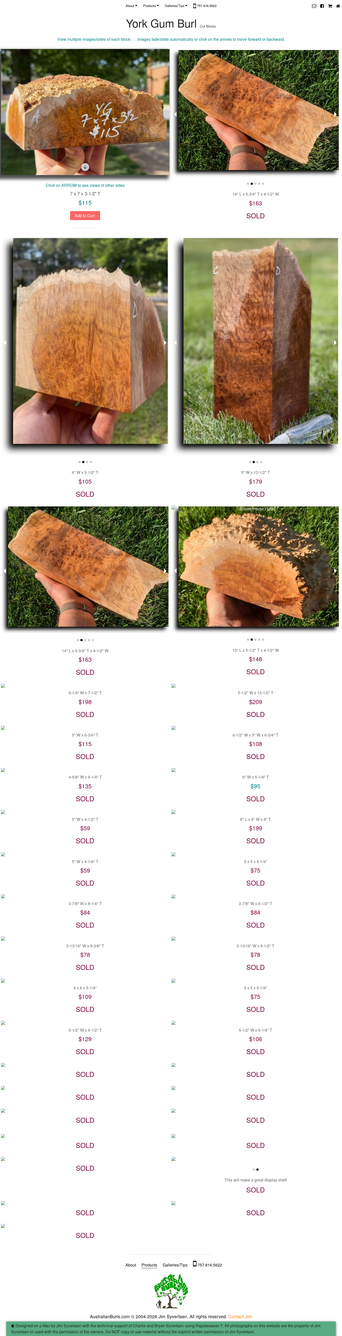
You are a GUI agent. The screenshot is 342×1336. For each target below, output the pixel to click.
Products (149, 5)
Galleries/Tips (174, 5)
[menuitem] (132, 5)
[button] (314, 5)
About (130, 5)
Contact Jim (240, 1316)
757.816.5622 (206, 5)
